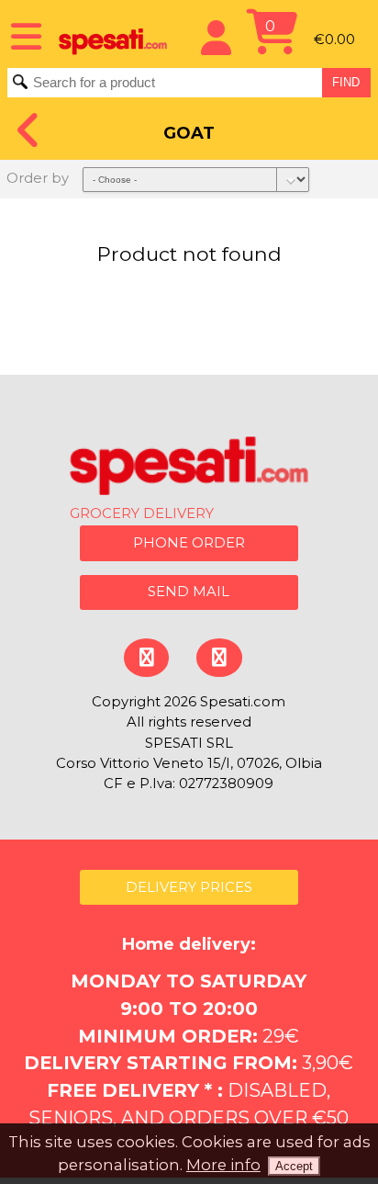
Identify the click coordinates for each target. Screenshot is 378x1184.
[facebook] (146, 657)
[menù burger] (20, 35)
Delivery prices (189, 887)
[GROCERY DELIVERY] (189, 468)
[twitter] (218, 657)
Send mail (188, 591)
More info (223, 1165)
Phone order (189, 543)
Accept (294, 1166)
